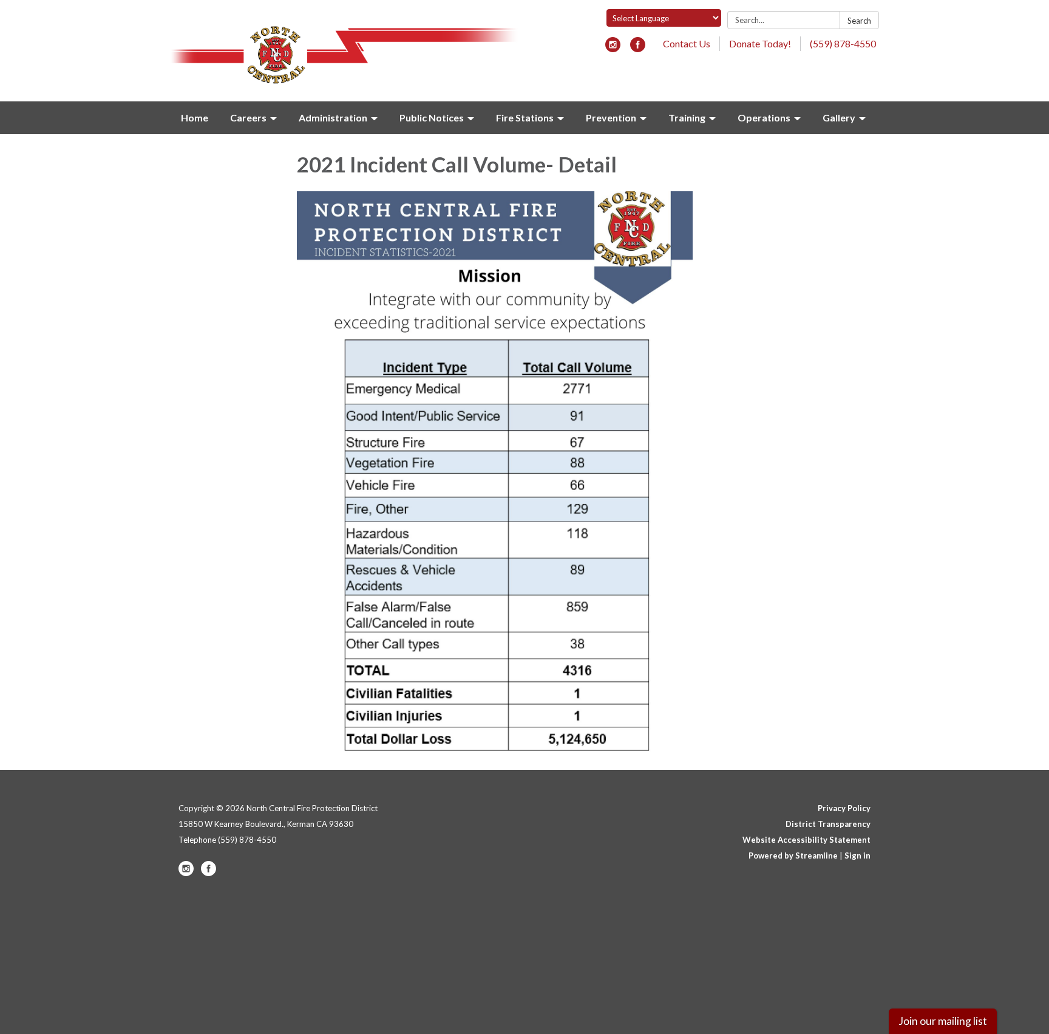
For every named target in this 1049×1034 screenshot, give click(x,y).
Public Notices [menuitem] (431, 117)
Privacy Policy (844, 808)
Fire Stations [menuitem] (525, 117)
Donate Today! (760, 43)
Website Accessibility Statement (806, 840)
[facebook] (637, 48)
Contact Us (686, 43)
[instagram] (612, 48)
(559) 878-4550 (843, 43)
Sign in (857, 855)
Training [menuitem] (686, 117)
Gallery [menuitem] (839, 117)
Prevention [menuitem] (611, 117)
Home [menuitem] (194, 117)
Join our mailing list (942, 1021)
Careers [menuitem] (248, 117)
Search (859, 21)
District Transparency (828, 824)
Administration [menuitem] (333, 117)
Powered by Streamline (793, 855)
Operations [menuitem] (764, 117)
